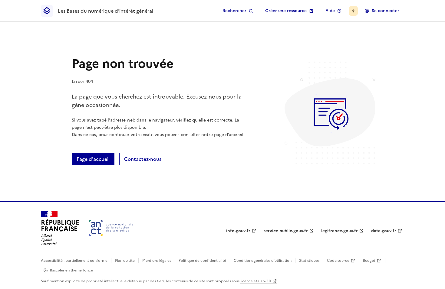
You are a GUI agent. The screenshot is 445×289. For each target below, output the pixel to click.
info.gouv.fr (238, 231)
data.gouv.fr (383, 231)
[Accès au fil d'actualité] (353, 11)
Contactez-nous (142, 159)
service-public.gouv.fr (286, 231)
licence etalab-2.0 (255, 281)
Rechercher (234, 11)
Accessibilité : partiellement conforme (74, 260)
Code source (338, 260)
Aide (330, 11)
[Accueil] (111, 228)
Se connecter (385, 11)
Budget (369, 260)
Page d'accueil (93, 159)
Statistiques (309, 260)
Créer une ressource (286, 11)
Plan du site (125, 260)
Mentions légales (156, 260)
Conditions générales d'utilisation (263, 260)
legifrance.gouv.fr (339, 231)
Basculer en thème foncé (71, 270)
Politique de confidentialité (202, 260)
